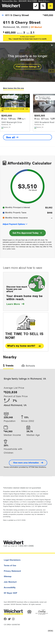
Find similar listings (26, 66)
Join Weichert (10, 582)
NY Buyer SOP (10, 593)
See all (11, 137)
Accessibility (9, 587)
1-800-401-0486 (26, 545)
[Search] (43, 6)
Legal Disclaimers (12, 560)
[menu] (50, 6)
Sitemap (7, 576)
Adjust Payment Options (14, 224)
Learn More (15, 304)
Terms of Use (10, 565)
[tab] (8, 366)
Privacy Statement (12, 571)
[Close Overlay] (51, 45)
